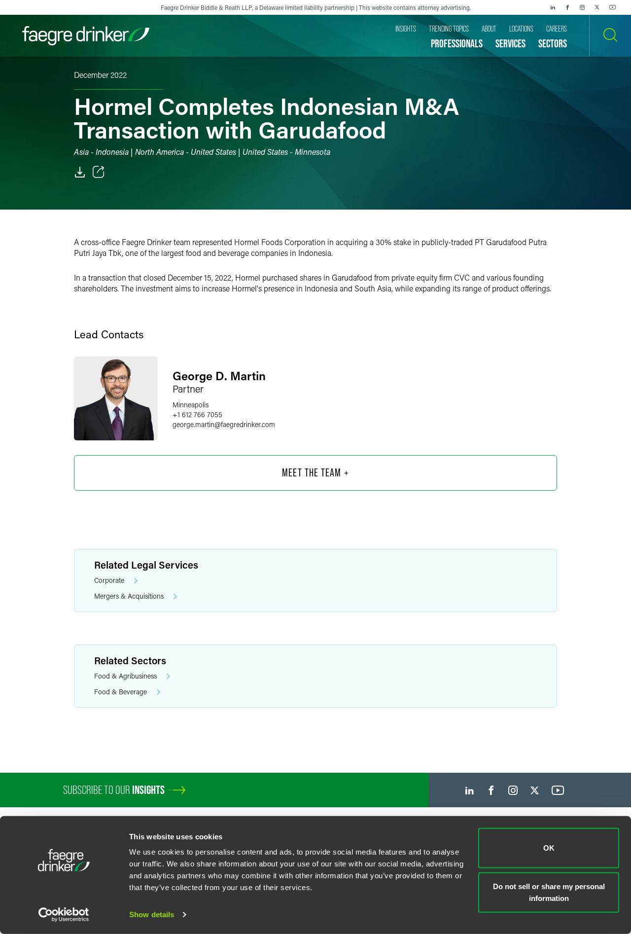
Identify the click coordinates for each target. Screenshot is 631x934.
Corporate (109, 580)
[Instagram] (582, 7)
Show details (151, 914)
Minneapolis (191, 404)
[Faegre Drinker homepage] (85, 35)
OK (549, 848)
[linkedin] (552, 7)
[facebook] (567, 7)
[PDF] (79, 172)
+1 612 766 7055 (197, 414)
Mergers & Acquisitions (129, 596)
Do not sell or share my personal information (549, 892)
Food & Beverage (120, 691)
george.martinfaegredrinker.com (224, 424)
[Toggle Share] (98, 172)
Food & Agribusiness (125, 676)
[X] (597, 7)
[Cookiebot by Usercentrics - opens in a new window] (64, 914)
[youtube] (612, 7)
